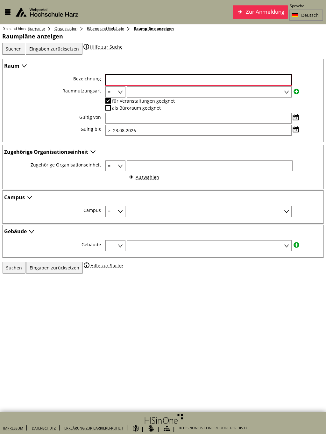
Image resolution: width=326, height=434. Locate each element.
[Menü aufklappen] (7, 12)
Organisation (65, 28)
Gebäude (91, 245)
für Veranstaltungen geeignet (143, 101)
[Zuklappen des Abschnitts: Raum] (24, 66)
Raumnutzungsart (81, 91)
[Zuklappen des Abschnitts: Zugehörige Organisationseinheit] (93, 152)
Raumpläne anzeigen (154, 28)
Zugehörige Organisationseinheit (66, 165)
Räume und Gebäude (105, 28)
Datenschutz (44, 428)
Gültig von (90, 117)
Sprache (297, 6)
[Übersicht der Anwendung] (167, 428)
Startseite (36, 28)
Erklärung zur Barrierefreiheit (94, 428)
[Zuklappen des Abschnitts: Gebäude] (31, 232)
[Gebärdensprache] (151, 428)
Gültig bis (91, 129)
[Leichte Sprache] (135, 428)
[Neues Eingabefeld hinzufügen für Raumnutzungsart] (296, 91)
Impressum (13, 428)
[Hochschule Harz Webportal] (50, 12)
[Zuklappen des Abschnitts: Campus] (29, 198)
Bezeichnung (87, 79)
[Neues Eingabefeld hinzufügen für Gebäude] (296, 244)
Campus (92, 210)
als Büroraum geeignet (136, 108)
